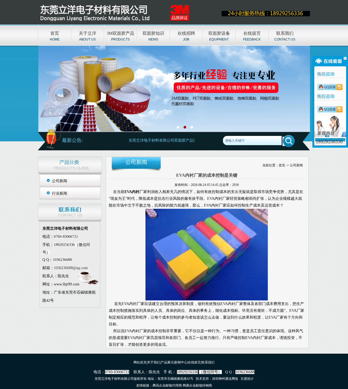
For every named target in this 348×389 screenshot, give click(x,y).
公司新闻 (59, 181)
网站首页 (140, 362)
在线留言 (252, 33)
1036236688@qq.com (71, 268)
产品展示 (167, 362)
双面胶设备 (219, 33)
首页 (54, 33)
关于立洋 (87, 33)
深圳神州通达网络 (225, 379)
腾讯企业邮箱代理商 (167, 385)
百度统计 (247, 379)
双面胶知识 (153, 33)
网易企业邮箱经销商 (197, 385)
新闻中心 (180, 362)
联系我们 (285, 33)
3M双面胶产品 (120, 33)
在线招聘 (186, 33)
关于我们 (153, 362)
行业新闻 (59, 193)
